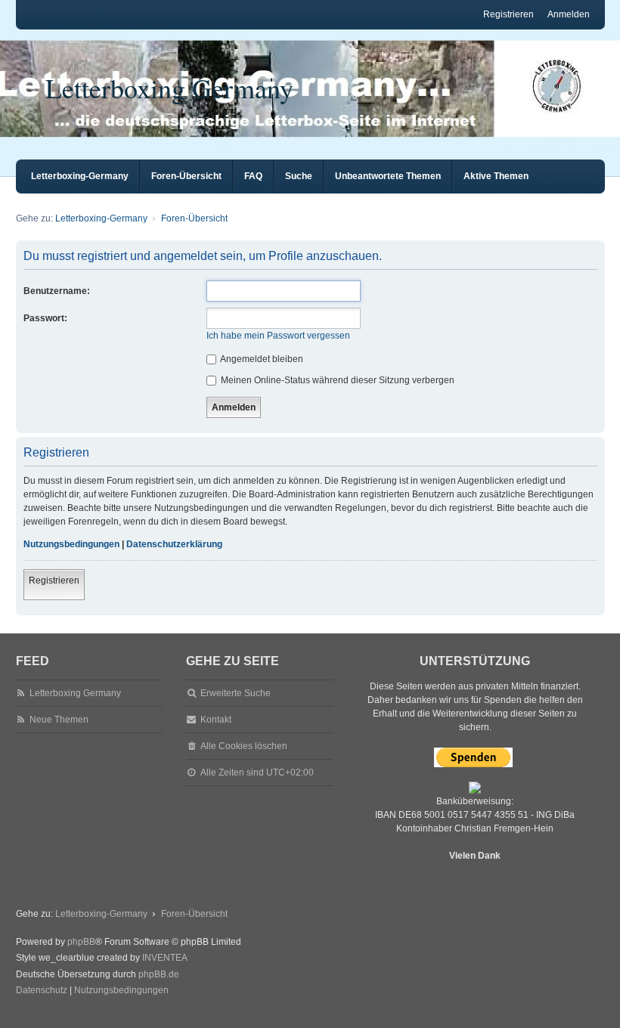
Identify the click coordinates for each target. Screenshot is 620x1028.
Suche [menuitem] (298, 176)
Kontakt (215, 719)
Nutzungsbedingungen (71, 544)
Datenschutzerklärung (174, 544)
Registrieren (54, 580)
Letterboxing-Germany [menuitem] (80, 176)
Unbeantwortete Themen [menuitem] (388, 176)
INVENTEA (165, 957)
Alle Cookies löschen (243, 746)
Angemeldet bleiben (261, 359)
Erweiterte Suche (235, 693)
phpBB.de (158, 974)
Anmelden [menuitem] (568, 14)
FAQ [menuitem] (253, 176)
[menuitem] (41, 991)
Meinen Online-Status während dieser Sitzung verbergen (336, 380)
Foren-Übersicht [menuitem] (186, 176)
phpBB (81, 942)
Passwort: (45, 318)
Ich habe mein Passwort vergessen (278, 335)
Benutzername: (56, 291)
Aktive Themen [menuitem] (496, 176)
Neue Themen (58, 719)
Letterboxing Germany (169, 88)
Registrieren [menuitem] (508, 14)
